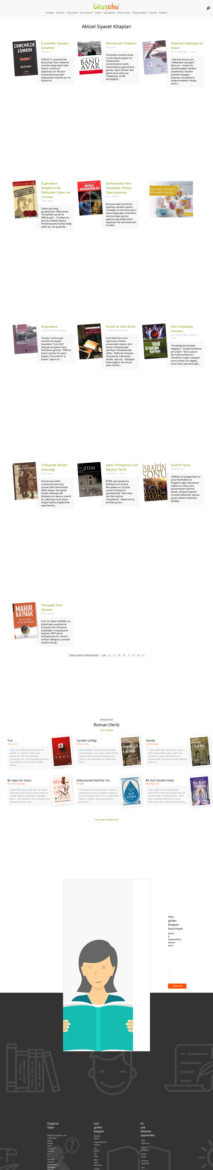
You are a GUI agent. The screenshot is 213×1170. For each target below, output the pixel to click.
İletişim (153, 12)
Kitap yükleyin (140, 12)
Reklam (163, 12)
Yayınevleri (72, 12)
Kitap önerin (124, 12)
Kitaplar (50, 12)
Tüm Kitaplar (106, 730)
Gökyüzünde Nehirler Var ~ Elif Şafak (106, 793)
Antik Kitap (143, 1155)
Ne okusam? (86, 12)
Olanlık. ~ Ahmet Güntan (175, 753)
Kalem (98, 12)
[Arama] (208, 8)
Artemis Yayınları (145, 1162)
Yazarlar (60, 12)
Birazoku (106, 7)
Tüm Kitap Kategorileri (106, 819)
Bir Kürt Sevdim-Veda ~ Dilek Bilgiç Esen (175, 793)
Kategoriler (109, 12)
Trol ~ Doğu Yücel (37, 753)
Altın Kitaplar (145, 1148)
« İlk (103, 655)
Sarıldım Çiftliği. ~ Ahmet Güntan (106, 753)
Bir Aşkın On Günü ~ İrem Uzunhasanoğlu (37, 793)
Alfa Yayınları (145, 1142)
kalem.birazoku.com (57, 1135)
